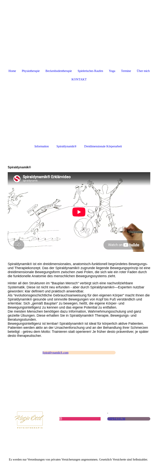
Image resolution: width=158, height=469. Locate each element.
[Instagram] (60, 418)
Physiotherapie (31, 71)
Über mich (143, 71)
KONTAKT (79, 79)
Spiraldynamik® (66, 146)
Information (41, 146)
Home (12, 71)
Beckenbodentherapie (58, 71)
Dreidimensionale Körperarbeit (103, 146)
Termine (126, 71)
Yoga (112, 71)
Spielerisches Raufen (90, 71)
